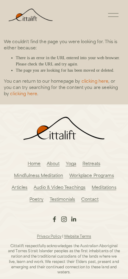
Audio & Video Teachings (59, 187)
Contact (90, 198)
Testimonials (62, 198)
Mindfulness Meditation (38, 175)
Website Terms (77, 236)
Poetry (36, 198)
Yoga (71, 163)
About (53, 163)
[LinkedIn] (74, 219)
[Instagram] (64, 219)
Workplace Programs (91, 175)
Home (34, 163)
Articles (19, 187)
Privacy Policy (49, 236)
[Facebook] (54, 219)
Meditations (104, 187)
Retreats (91, 163)
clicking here (95, 80)
